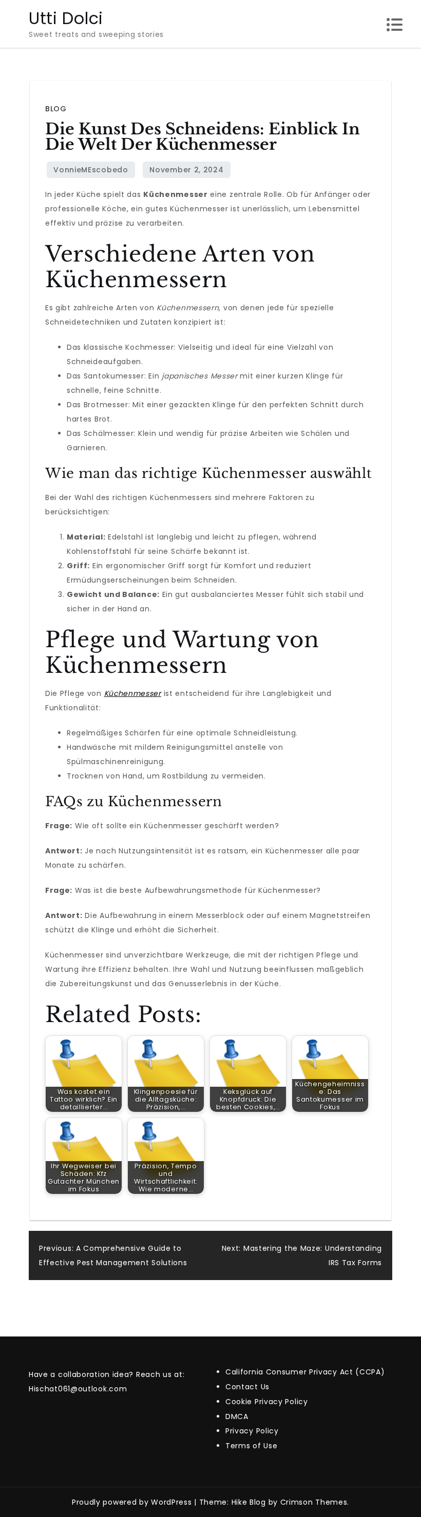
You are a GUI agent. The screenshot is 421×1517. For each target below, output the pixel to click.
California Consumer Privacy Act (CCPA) (305, 1372)
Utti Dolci (66, 18)
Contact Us (247, 1387)
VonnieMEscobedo (90, 170)
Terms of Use (251, 1446)
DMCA (236, 1416)
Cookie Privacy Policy (266, 1401)
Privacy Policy (252, 1431)
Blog (55, 109)
